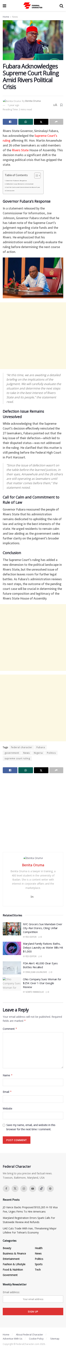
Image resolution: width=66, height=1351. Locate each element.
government (12, 752)
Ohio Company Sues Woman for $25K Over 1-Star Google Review (42, 983)
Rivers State (20, 150)
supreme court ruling (17, 758)
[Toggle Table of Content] (36, 175)
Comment (10, 1028)
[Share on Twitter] (41, 122)
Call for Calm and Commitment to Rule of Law (23, 187)
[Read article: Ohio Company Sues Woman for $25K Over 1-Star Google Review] (12, 984)
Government (10, 1275)
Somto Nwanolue (34, 992)
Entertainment (11, 1259)
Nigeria (38, 752)
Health (39, 1248)
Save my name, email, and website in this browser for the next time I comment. (30, 1127)
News (15, 16)
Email (7, 1092)
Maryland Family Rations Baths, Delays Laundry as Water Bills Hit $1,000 (43, 947)
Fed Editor (30, 937)
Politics (51, 752)
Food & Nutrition (13, 1269)
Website (7, 1108)
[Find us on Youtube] (32, 1188)
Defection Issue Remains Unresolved (19, 184)
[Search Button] (61, 5)
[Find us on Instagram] (23, 1188)
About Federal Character (29, 1334)
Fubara (40, 747)
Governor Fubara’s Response (16, 180)
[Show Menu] (4, 5)
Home (6, 16)
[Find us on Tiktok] (41, 1188)
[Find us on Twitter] (15, 1188)
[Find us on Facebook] (6, 1188)
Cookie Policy (36, 1338)
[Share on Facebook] (10, 122)
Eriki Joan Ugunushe (36, 972)
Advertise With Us (12, 1338)
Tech (38, 1269)
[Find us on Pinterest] (50, 1188)
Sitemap (54, 1338)
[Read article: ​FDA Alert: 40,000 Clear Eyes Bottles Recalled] (12, 968)
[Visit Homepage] (33, 5)
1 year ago (13, 105)
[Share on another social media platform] (56, 122)
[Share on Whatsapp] (25, 122)
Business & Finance (14, 1253)
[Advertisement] (33, 335)
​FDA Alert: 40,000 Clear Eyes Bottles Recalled (40, 965)
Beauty (7, 1248)
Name (8, 1075)
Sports (39, 1264)
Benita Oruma (33, 101)
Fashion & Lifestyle (14, 1264)
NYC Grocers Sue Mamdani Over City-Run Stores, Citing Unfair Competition (42, 928)
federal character (21, 747)
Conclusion (10, 190)
